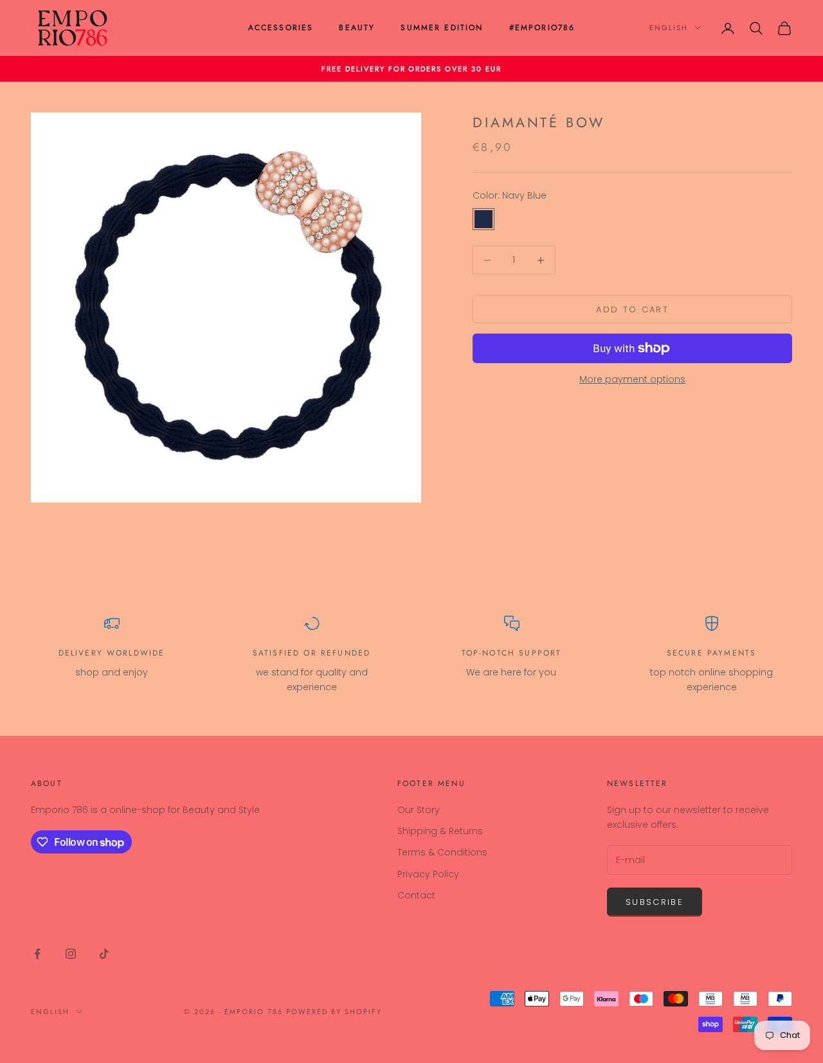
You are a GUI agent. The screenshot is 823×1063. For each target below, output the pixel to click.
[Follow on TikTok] (104, 953)
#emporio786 (542, 27)
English (668, 27)
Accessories (281, 27)
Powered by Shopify (334, 1011)
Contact (416, 895)
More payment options (632, 379)
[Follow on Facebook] (37, 953)
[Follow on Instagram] (70, 953)
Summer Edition (442, 27)
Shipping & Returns (440, 831)
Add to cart (632, 309)
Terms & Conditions (442, 852)
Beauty (357, 27)
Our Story (418, 809)
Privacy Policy (428, 874)
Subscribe (654, 902)
